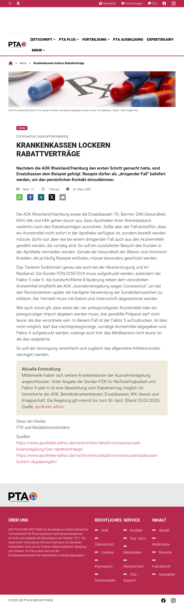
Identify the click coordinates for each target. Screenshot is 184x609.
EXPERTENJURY (160, 39)
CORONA (22, 128)
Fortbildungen (133, 3)
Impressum (104, 566)
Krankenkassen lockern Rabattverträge (58, 63)
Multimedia (160, 544)
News (23, 63)
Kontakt (135, 530)
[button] (19, 197)
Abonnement (133, 566)
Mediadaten (132, 552)
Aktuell (163, 530)
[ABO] (58, 20)
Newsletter (109, 3)
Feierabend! (161, 566)
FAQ (154, 3)
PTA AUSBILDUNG (128, 39)
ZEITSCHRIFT (41, 39)
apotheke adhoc (49, 406)
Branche (165, 552)
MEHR (37, 50)
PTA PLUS (67, 39)
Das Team (137, 538)
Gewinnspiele (105, 580)
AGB (104, 530)
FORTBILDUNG (94, 39)
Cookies (107, 552)
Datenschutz (104, 544)
